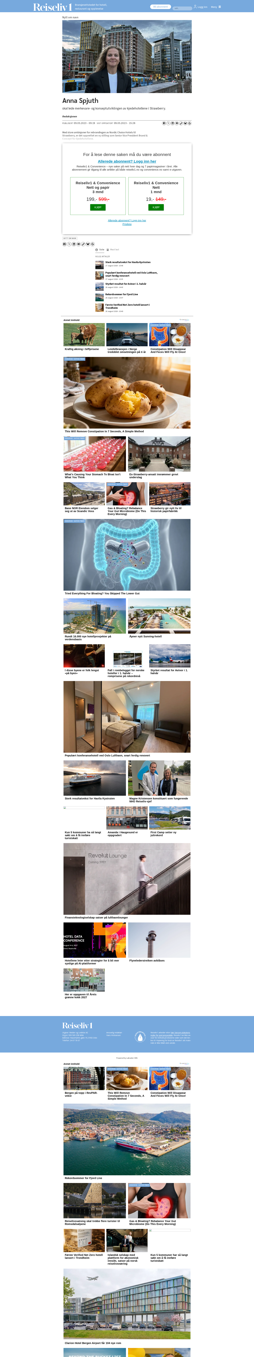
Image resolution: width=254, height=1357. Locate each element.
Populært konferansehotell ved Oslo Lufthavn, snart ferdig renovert (131, 274)
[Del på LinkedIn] (172, 123)
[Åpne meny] (215, 7)
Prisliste (127, 224)
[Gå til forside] (52, 7)
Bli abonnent (160, 7)
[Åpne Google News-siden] (189, 123)
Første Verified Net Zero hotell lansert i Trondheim (127, 306)
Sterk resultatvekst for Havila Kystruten (128, 262)
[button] (99, 250)
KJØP (97, 207)
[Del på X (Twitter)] (168, 123)
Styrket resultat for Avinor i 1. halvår (125, 284)
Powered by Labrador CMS (127, 1058)
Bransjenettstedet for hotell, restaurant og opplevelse (91, 7)
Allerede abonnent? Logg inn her (127, 161)
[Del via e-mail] (177, 123)
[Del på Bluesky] (185, 123)
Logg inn (202, 7)
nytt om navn (70, 238)
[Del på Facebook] (164, 123)
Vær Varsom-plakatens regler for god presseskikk (170, 1033)
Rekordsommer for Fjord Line (121, 294)
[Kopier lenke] (181, 123)
